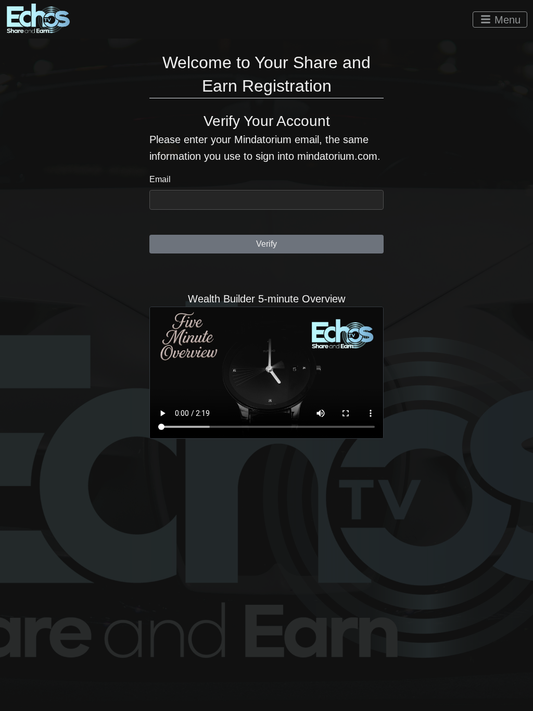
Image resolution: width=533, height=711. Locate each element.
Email (160, 179)
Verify (266, 243)
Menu (506, 20)
